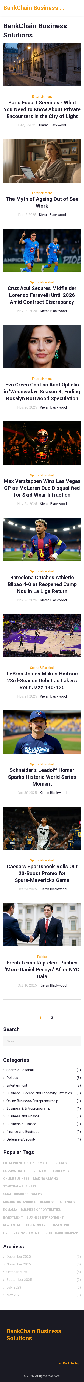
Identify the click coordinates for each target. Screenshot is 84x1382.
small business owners (22, 1194)
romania (10, 1209)
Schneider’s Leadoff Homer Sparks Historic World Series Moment (42, 777)
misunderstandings (19, 1202)
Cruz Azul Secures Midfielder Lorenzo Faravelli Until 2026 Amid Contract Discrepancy (42, 295)
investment (13, 1217)
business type (37, 1225)
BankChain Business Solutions (35, 7)
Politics (42, 956)
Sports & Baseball (42, 282)
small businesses (52, 1163)
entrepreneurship (18, 1163)
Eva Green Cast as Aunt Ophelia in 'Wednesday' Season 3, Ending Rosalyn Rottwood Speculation (42, 391)
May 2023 (43, 1295)
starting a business (19, 1186)
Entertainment (42, 96)
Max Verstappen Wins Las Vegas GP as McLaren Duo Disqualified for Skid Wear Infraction (42, 488)
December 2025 (43, 1257)
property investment (21, 1233)
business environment (45, 1217)
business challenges (57, 1202)
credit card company (61, 1233)
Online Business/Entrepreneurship (43, 1101)
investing (61, 1225)
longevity (61, 1171)
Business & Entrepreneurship (43, 1108)
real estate (12, 1225)
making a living (45, 1178)
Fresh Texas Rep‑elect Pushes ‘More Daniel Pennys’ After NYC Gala (42, 969)
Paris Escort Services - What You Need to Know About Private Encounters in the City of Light (42, 109)
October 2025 (43, 1272)
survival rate (14, 1171)
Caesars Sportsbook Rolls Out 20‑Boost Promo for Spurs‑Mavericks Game (42, 873)
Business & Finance (43, 1124)
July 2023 (43, 1287)
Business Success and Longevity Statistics (43, 1093)
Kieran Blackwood (52, 125)
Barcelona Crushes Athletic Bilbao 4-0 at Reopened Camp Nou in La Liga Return (42, 584)
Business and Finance (43, 1116)
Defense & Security (43, 1139)
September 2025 (43, 1280)
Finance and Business (43, 1132)
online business (16, 1178)
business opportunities (41, 1209)
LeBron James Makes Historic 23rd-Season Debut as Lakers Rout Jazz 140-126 (42, 680)
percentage (39, 1171)
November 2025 (43, 1264)
